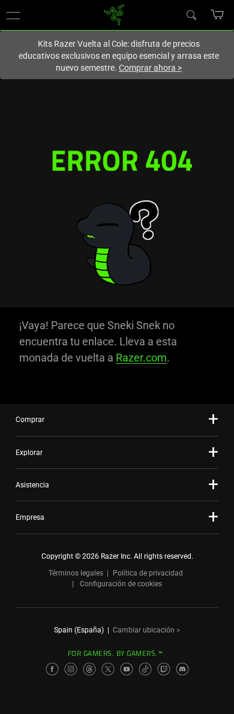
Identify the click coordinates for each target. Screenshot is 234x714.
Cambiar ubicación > (146, 630)
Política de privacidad (148, 573)
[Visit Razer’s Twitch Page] (163, 669)
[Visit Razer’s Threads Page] (89, 669)
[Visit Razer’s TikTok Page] (145, 669)
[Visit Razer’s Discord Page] (182, 669)
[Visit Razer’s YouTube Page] (126, 669)
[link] (114, 14)
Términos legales (76, 573)
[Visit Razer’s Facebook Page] (52, 669)
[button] (13, 15)
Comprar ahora (150, 68)
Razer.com (141, 357)
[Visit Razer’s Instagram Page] (70, 669)
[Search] (190, 14)
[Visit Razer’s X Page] (108, 669)
